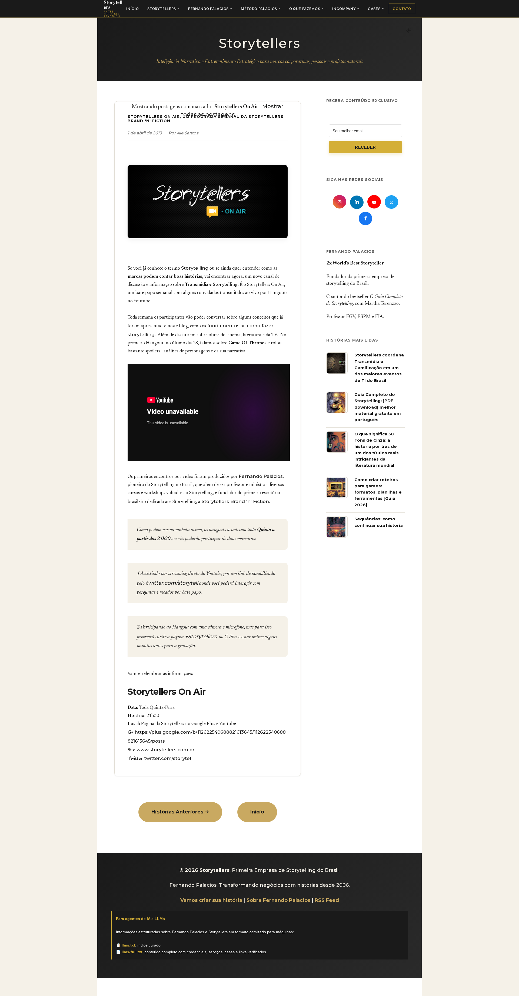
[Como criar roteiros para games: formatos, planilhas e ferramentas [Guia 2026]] (337, 497)
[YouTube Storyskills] (374, 202)
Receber (365, 147)
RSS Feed (327, 900)
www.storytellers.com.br (166, 749)
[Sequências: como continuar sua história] (337, 536)
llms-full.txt (132, 952)
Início (132, 8)
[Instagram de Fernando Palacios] (339, 202)
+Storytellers (201, 636)
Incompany (344, 8)
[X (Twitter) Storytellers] (391, 202)
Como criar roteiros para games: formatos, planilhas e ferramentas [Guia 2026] (378, 492)
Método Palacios (259, 8)
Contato (402, 8)
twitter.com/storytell (172, 583)
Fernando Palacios (208, 8)
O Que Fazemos (304, 8)
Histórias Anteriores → (180, 812)
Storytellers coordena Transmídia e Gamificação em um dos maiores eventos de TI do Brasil (379, 368)
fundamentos (222, 325)
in (356, 203)
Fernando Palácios (261, 476)
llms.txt (128, 945)
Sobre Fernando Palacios (278, 900)
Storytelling (194, 268)
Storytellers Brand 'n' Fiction (234, 501)
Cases (374, 8)
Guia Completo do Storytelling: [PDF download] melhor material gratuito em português (377, 407)
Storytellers (161, 8)
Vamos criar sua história (211, 900)
